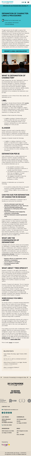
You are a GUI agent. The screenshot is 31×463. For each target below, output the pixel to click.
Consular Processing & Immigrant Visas (12, 377)
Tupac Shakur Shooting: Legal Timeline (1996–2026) (15, 354)
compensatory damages (8, 254)
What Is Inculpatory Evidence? (11, 367)
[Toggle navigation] (28, 2)
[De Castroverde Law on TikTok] (11, 413)
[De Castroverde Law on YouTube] (4, 413)
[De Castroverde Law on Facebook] (2, 413)
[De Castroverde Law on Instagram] (9, 413)
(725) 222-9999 (7, 425)
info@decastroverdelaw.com (10, 409)
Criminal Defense (9, 24)
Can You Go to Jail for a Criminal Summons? (15, 358)
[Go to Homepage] (7, 2)
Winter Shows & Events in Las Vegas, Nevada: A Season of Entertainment (15, 363)
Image (10, 342)
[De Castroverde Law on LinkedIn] (7, 413)
